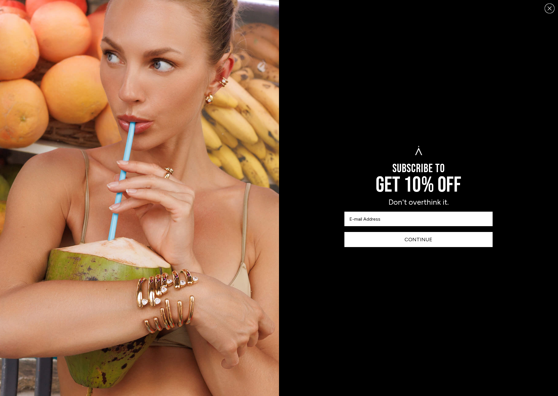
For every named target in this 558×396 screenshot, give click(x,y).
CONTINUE (418, 239)
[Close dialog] (549, 8)
